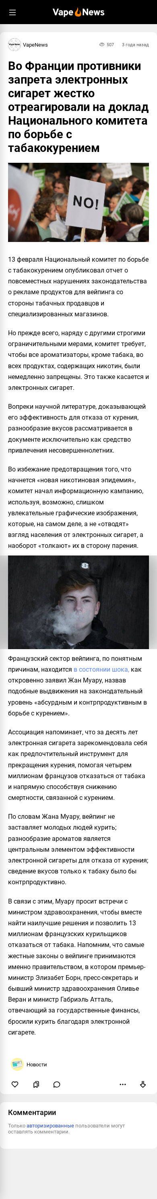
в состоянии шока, (101, 669)
